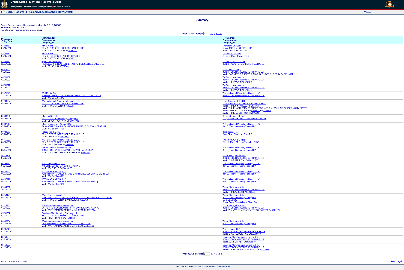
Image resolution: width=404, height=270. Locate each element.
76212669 (291, 108)
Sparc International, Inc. (233, 116)
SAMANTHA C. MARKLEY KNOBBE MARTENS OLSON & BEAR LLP (74, 126)
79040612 (242, 106)
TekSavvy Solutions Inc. (234, 77)
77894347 (5, 148)
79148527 (255, 110)
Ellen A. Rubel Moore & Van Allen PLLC (241, 142)
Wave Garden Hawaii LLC (53, 195)
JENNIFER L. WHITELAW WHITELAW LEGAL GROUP (67, 150)
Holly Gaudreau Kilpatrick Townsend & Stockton (244, 118)
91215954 (5, 205)
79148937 (243, 113)
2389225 (276, 210)
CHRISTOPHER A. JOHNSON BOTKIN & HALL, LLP (66, 223)
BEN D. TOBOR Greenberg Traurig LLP (60, 118)
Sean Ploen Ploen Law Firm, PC (237, 134)
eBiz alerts (57, 6)
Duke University (230, 200)
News (64, 6)
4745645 (267, 110)
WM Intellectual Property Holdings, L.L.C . (61, 140)
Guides (33, 6)
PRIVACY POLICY (223, 267)
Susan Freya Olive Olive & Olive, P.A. (240, 202)
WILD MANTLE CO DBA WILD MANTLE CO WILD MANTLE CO (71, 95)
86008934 (91, 210)
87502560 (5, 61)
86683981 (5, 116)
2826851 (303, 108)
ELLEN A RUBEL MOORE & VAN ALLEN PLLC (244, 103)
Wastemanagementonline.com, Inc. (58, 205)
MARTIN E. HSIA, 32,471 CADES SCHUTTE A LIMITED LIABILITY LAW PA (77, 197)
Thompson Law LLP (232, 46)
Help (68, 6)
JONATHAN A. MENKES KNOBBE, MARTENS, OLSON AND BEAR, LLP (76, 174)
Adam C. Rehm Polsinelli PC (236, 56)
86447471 (5, 179)
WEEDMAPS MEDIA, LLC (54, 171)
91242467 (5, 46)
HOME (177, 267)
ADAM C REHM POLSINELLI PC (238, 48)
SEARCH (190, 267)
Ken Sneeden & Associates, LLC (57, 148)
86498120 (5, 163)
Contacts (39, 6)
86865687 (69, 106)
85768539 (5, 213)
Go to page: (197, 33)
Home (13, 6)
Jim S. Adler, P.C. (50, 46)
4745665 (255, 113)
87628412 (72, 50)
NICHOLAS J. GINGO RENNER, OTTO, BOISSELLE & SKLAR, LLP (73, 64)
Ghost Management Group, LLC (56, 124)
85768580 (5, 245)
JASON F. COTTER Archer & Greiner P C (61, 166)
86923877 (5, 132)
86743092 (5, 85)
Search (27, 6)
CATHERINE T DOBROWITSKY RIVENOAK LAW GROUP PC (70, 208)
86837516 (5, 124)
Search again (396, 261)
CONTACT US (210, 267)
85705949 (5, 229)
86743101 (5, 77)
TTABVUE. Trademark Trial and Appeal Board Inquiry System (37, 12)
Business (48, 6)
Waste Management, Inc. (234, 155)
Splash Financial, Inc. (52, 61)
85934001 (5, 187)
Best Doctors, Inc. (231, 132)
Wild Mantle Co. (49, 93)
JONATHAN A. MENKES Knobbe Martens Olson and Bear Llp (70, 182)
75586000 (263, 210)
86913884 (5, 69)
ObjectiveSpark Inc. (51, 116)
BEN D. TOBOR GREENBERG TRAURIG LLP (63, 56)
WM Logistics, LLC (231, 229)
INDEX (183, 267)
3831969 (255, 106)
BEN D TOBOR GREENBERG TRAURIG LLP (63, 48)
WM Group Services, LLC (53, 163)
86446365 (5, 171)
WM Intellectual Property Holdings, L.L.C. (241, 93)
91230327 (5, 101)
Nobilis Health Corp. (232, 69)
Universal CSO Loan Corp (234, 61)
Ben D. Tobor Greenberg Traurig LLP (239, 126)
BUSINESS (199, 267)
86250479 (5, 195)
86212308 (5, 155)
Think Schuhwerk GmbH (234, 101)
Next (219, 33)
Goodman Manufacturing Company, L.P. (60, 213)
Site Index (20, 6)
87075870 (5, 93)
